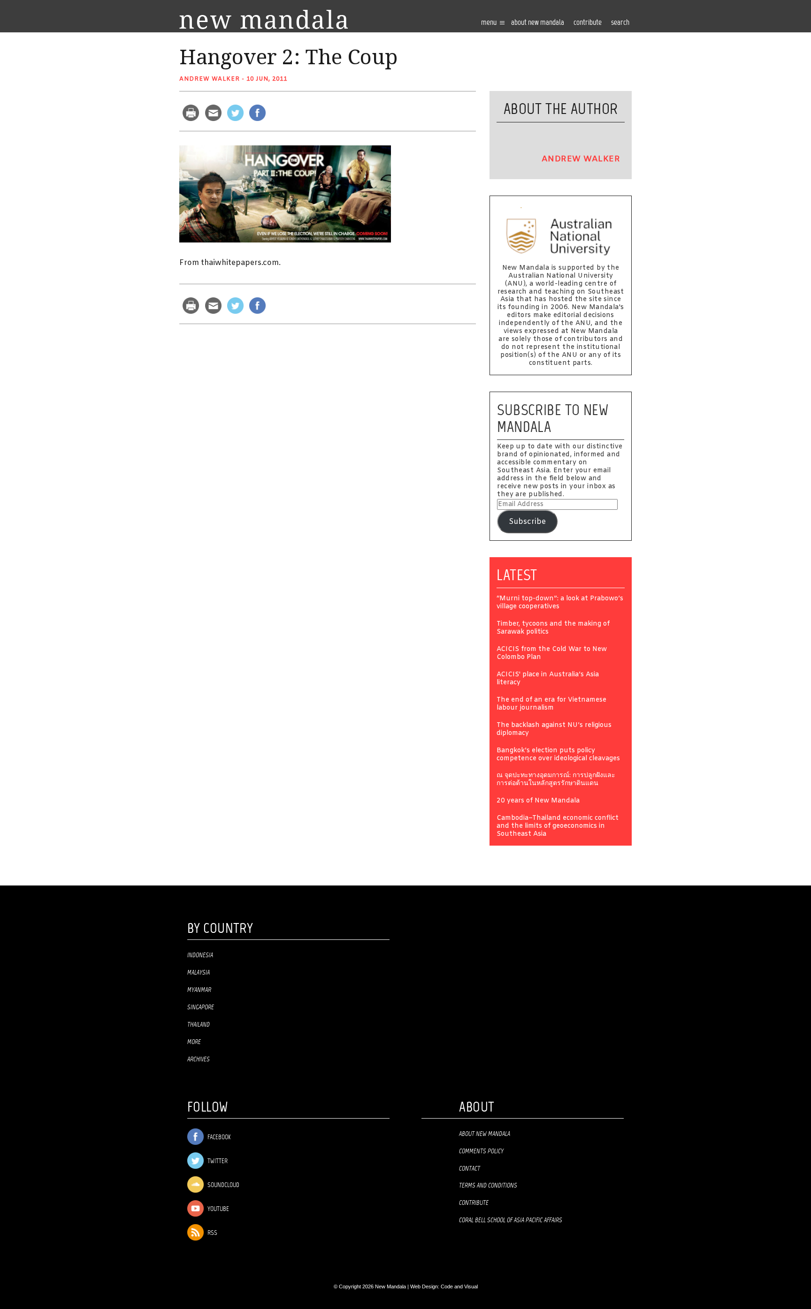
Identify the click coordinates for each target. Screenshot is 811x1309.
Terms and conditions (488, 1185)
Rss (211, 1233)
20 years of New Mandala (538, 801)
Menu (489, 22)
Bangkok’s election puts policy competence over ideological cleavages (558, 755)
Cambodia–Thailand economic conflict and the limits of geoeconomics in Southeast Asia (558, 827)
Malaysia (198, 972)
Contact (469, 1169)
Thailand (198, 1025)
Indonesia (200, 955)
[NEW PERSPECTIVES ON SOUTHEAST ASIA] (263, 19)
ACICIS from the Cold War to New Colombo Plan (552, 654)
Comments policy (481, 1151)
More (194, 1042)
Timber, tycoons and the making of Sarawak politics (553, 628)
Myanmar (199, 990)
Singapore (200, 1007)
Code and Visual (459, 1286)
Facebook (218, 1137)
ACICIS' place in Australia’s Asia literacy (548, 679)
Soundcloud (222, 1185)
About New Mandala (537, 22)
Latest (517, 575)
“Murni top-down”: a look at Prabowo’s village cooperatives (560, 603)
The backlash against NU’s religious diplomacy (554, 730)
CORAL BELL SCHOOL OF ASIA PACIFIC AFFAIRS (510, 1220)
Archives (198, 1059)
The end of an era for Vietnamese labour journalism (551, 704)
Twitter (217, 1161)
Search (620, 22)
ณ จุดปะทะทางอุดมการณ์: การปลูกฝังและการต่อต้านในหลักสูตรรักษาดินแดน (556, 780)
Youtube (217, 1209)
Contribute (474, 1203)
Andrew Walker (209, 79)
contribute (588, 22)
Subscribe (527, 522)
